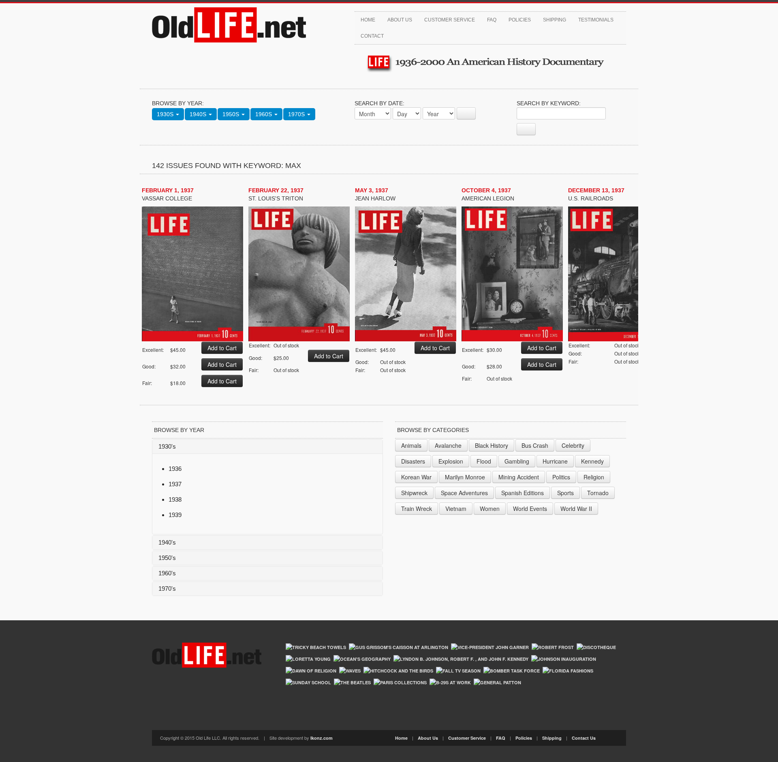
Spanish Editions (522, 493)
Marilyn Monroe (465, 477)
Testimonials (595, 20)
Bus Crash (535, 445)
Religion (594, 477)
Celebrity (573, 445)
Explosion (450, 461)
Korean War (416, 477)
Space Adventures (464, 493)
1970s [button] (297, 114)
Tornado (598, 493)
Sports (565, 493)
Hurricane (555, 461)
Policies (520, 20)
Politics (561, 477)
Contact (372, 36)
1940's (167, 542)
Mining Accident (518, 477)
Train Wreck (416, 508)
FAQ (491, 20)
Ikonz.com (321, 738)
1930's (167, 446)
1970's (167, 588)
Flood (484, 461)
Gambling (516, 461)
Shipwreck (414, 493)
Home (368, 20)
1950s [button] (231, 114)
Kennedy (592, 461)
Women (490, 508)
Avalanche (448, 445)
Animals (411, 445)
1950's (167, 557)
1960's (167, 573)
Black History (491, 445)
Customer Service (449, 20)
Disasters (413, 461)
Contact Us (584, 738)
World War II (576, 508)
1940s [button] (199, 114)
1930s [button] (166, 114)
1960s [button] (264, 114)
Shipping (554, 20)
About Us (399, 20)
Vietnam (455, 508)
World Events (530, 508)
